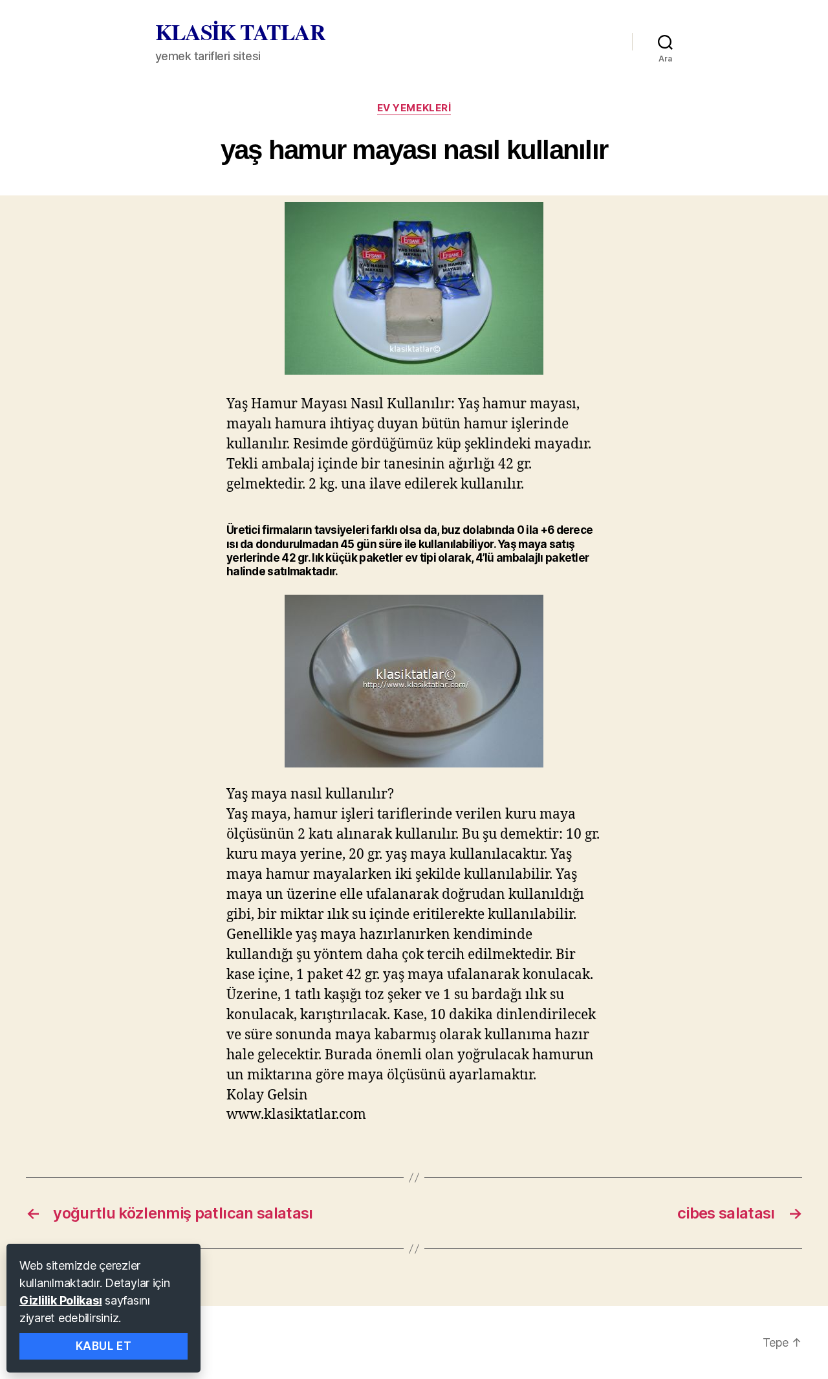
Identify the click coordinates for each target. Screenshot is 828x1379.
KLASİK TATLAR (240, 32)
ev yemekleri (414, 108)
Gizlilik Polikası (60, 1300)
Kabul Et (104, 1346)
